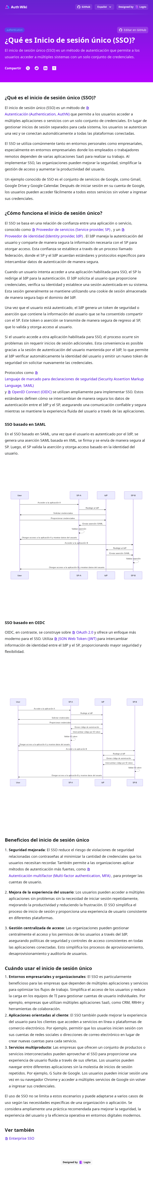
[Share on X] (28, 68)
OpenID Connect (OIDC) (32, 391)
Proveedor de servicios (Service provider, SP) (73, 229)
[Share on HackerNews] (54, 68)
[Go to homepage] (16, 7)
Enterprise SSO (21, 1138)
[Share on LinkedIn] (45, 68)
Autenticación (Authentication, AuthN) (37, 114)
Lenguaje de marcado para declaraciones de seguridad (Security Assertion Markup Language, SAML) (74, 382)
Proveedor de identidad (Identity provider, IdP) (44, 236)
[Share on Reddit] (37, 68)
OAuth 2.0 (84, 632)
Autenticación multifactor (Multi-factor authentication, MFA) (59, 875)
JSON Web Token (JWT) (77, 638)
